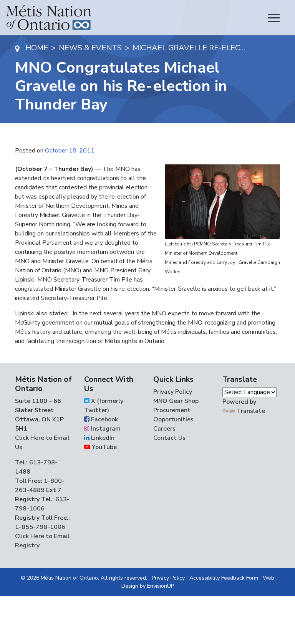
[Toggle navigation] (273, 17)
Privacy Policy (172, 392)
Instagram (105, 428)
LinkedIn (101, 438)
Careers (164, 428)
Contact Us (169, 438)
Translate (251, 411)
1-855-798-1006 (40, 527)
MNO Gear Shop (176, 401)
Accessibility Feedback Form (223, 578)
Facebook (103, 419)
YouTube (103, 447)
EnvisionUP (160, 586)
